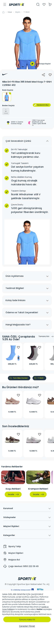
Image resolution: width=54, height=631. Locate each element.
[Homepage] (16, 4)
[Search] (38, 4)
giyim (17, 12)
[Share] (43, 74)
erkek (10, 12)
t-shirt (26, 12)
